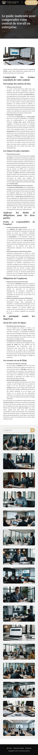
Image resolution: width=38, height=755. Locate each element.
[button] (21, 2)
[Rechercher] (32, 430)
